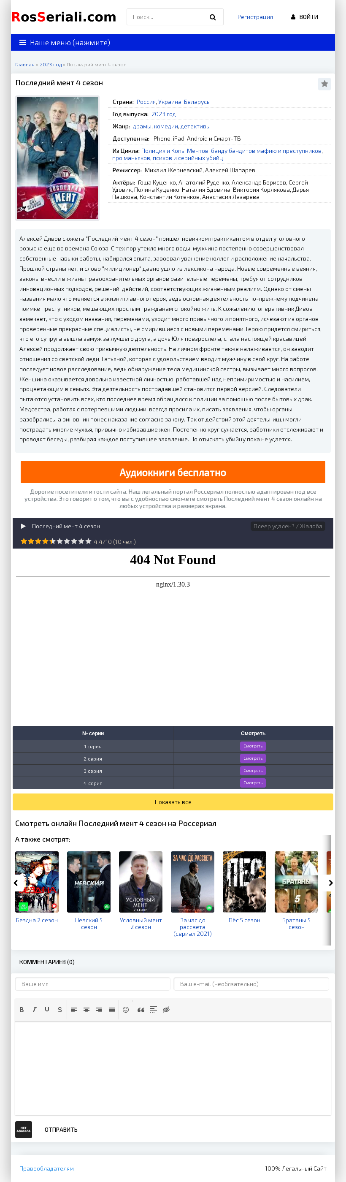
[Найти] (213, 16)
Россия (146, 101)
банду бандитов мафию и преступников (266, 150)
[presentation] (21, 1009)
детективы (196, 126)
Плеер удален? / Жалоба (288, 526)
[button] (22, 1010)
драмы (142, 126)
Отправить (61, 1129)
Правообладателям (46, 1168)
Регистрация (255, 16)
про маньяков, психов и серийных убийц (167, 157)
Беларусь (197, 101)
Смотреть (252, 745)
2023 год (163, 113)
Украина (169, 101)
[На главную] (66, 17)
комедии (166, 126)
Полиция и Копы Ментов (174, 150)
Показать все (173, 801)
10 (88, 541)
